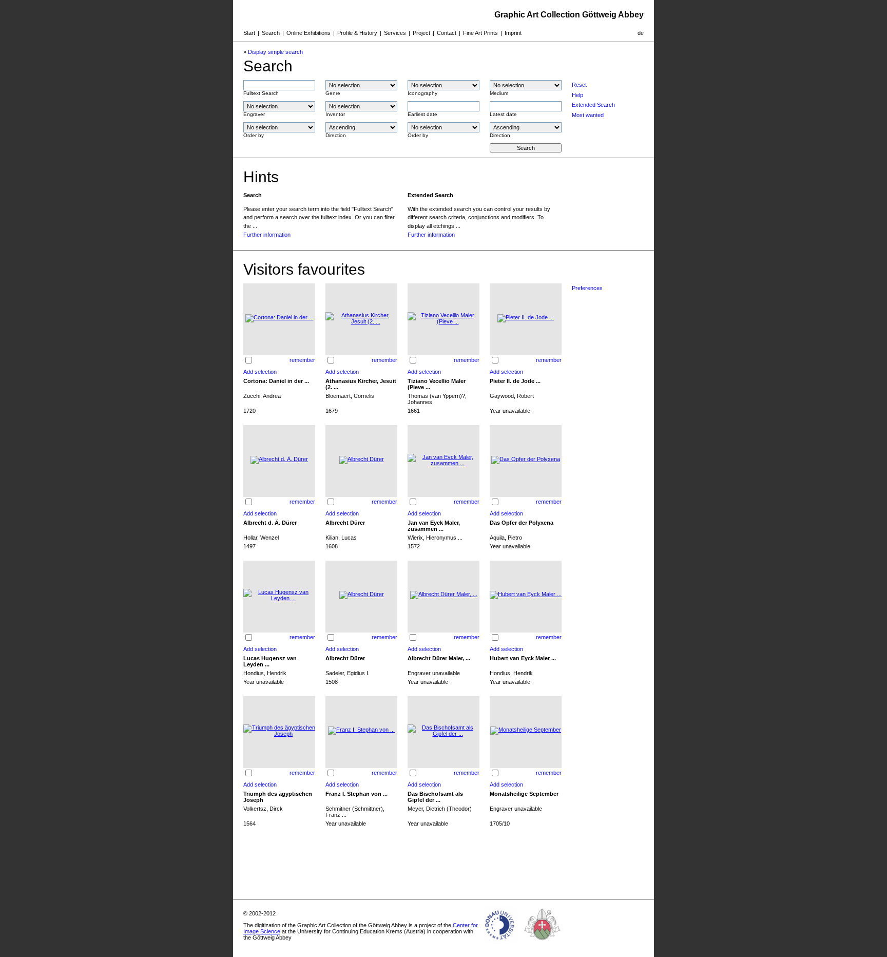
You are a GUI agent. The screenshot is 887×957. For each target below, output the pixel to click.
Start (249, 33)
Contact (446, 33)
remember (302, 360)
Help (577, 95)
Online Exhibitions (308, 33)
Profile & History (357, 33)
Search (271, 33)
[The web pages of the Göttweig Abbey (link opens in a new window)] (542, 944)
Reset (579, 85)
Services (395, 33)
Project (421, 33)
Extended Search (593, 105)
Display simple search (275, 52)
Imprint (513, 33)
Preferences (587, 288)
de (641, 33)
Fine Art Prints (480, 33)
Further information (267, 235)
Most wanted (588, 115)
